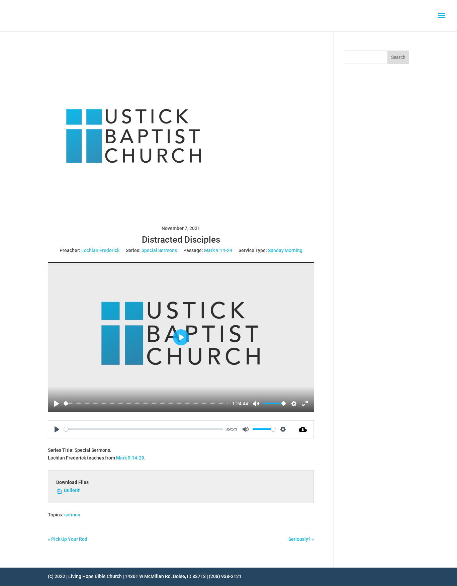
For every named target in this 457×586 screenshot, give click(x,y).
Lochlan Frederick (100, 250)
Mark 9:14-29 (218, 250)
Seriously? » (301, 539)
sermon (72, 514)
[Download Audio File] (303, 429)
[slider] (146, 403)
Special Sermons (159, 250)
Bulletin (72, 490)
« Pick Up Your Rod (67, 539)
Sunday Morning (285, 250)
